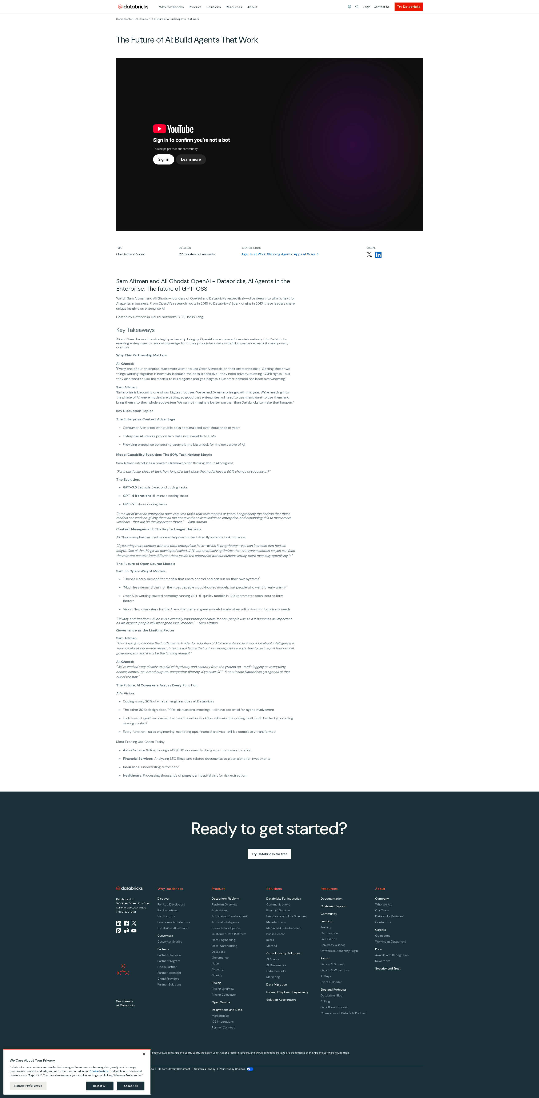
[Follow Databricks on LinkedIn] (378, 255)
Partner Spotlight (169, 973)
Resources (234, 7)
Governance (220, 957)
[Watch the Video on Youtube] (133, 930)
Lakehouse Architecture (173, 922)
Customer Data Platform (229, 934)
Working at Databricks (390, 941)
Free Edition (329, 939)
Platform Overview (224, 904)
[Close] (144, 1054)
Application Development (229, 916)
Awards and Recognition (392, 955)
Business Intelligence (226, 928)
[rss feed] (118, 930)
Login (366, 7)
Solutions (214, 7)
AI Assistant (220, 910)
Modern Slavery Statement (174, 1069)
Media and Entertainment (284, 928)
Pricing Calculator (224, 994)
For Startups (166, 916)
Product (195, 7)
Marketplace (220, 1016)
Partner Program (168, 961)
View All (271, 946)
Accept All (131, 1086)
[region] (77, 1072)
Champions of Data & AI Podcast (344, 1013)
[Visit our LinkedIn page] (118, 923)
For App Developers (171, 904)
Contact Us (382, 7)
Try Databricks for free (269, 854)
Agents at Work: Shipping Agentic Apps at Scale (278, 254)
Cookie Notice (98, 1071)
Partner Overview (169, 955)
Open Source (221, 1002)
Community (329, 914)
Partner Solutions (169, 984)
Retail (270, 940)
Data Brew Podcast (334, 1007)
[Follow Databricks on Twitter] (369, 255)
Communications (278, 904)
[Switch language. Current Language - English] (349, 6)
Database (218, 952)
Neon (215, 963)
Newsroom (382, 961)
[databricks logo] (129, 888)
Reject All (99, 1086)
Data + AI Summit (333, 964)
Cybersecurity (276, 971)
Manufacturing (276, 922)
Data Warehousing (224, 946)
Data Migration (276, 984)
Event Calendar (331, 982)
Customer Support (334, 906)
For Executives (167, 910)
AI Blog (325, 1001)
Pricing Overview (223, 989)
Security (217, 969)
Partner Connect (223, 1027)
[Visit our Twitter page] (133, 923)
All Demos (141, 19)
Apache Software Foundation (331, 1052)
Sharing (217, 975)
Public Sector (275, 934)
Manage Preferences (28, 1085)
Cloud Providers (168, 978)
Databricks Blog (331, 995)
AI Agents (272, 959)
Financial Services (278, 910)
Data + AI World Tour (335, 970)
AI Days (326, 976)
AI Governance (276, 965)
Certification (329, 933)
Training (326, 927)
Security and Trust (388, 968)
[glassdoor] (126, 930)
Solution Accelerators (281, 1000)
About (252, 7)
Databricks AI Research (173, 928)
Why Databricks (171, 7)
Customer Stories (169, 941)
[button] (357, 6)
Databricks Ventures (389, 916)
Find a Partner (167, 967)
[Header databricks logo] (133, 6)
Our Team (382, 910)
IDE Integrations (223, 1021)
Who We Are (383, 904)
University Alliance (333, 945)
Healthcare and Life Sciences (286, 916)
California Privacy (204, 1069)
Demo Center (124, 19)
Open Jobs (382, 936)
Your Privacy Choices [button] (232, 1069)
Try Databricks (408, 6)
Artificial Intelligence (225, 922)
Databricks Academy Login (339, 951)
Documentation (332, 898)
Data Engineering (223, 940)
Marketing (273, 977)
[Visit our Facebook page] (126, 923)
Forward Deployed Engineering (287, 992)
